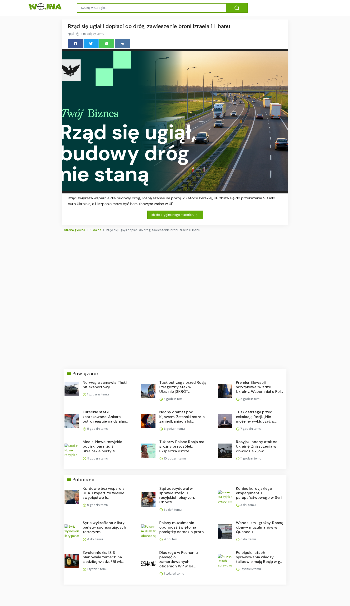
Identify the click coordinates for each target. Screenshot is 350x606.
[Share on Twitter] (91, 43)
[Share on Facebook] (75, 43)
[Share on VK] (122, 43)
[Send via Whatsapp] (106, 43)
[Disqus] (175, 298)
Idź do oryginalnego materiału (173, 215)
